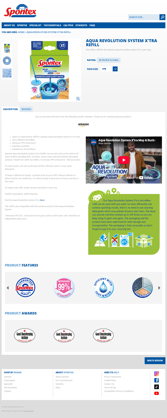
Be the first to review (108, 60)
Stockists (81, 25)
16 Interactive (28, 411)
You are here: (9, 32)
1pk (104, 68)
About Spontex (62, 377)
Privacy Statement (112, 377)
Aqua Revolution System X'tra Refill (49, 32)
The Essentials (52, 25)
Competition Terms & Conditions (119, 391)
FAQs (92, 25)
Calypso (68, 25)
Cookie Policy (110, 380)
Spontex (22, 25)
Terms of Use (110, 387)
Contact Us (109, 384)
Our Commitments (64, 380)
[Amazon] (83, 128)
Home (21, 32)
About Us (9, 25)
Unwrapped (9, 380)
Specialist (35, 25)
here (42, 200)
